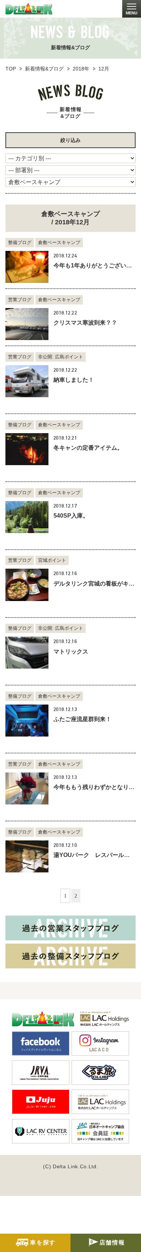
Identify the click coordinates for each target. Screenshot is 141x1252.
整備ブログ (19, 242)
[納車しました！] (26, 381)
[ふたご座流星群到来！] (26, 721)
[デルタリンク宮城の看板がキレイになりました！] (26, 585)
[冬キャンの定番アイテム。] (26, 449)
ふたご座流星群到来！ (82, 719)
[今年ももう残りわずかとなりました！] (26, 788)
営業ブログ (19, 299)
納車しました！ (74, 380)
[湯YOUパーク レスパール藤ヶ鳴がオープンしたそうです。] (26, 856)
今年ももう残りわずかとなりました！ (95, 787)
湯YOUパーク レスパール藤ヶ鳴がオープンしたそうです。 (95, 855)
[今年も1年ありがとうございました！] (26, 267)
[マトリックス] (26, 653)
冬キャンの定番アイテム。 (88, 448)
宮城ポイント (52, 560)
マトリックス (71, 651)
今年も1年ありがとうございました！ (95, 265)
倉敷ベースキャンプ (59, 242)
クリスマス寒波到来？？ (85, 323)
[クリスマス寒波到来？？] (26, 324)
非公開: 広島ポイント (60, 356)
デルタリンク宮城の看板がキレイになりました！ (95, 584)
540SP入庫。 (71, 516)
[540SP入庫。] (26, 517)
